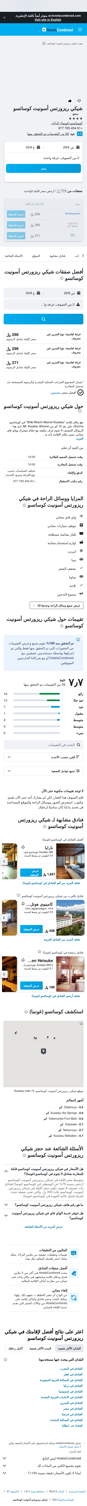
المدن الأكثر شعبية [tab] (40, 1348)
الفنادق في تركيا (73, 1385)
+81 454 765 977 (70, 128)
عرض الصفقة (34, 872)
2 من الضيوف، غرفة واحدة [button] (61, 157)
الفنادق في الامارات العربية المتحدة (62, 1397)
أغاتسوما (14, 1491)
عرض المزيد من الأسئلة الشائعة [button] (44, 1226)
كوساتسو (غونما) (65, 1499)
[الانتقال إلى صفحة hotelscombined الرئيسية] (57, 29)
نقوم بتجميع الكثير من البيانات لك (59, 1465)
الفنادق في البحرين (71, 1403)
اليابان (61, 1491)
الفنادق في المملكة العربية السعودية (61, 1380)
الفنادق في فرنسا (72, 1414)
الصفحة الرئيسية (77, 1491)
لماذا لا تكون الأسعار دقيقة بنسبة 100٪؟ (54, 1473)
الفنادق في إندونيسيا (71, 1391)
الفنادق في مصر (73, 1408)
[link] (51, 883)
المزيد (79, 438)
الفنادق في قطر (73, 1374)
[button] (4, 17)
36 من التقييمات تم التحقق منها (48, 133)
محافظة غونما (38, 1491)
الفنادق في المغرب (71, 1368)
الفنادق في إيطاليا (72, 1425)
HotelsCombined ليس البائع (61, 1458)
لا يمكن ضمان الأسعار (70, 1446)
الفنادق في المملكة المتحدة (66, 1420)
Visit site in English (48, 20)
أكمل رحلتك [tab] (15, 1348)
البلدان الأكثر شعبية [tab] (69, 1348)
